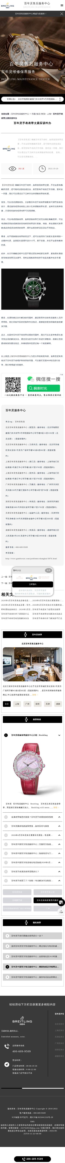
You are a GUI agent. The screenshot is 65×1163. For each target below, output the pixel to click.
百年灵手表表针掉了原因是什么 (15, 614)
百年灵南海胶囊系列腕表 (48, 900)
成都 (58, 704)
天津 (48, 704)
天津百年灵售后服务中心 (16, 513)
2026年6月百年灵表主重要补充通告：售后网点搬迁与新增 (36, 835)
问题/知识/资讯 (38, 114)
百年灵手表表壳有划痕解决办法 (15, 618)
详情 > (35, 695)
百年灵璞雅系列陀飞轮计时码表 (17, 908)
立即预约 (32, 584)
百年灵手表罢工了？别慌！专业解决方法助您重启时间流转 (37, 881)
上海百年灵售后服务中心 (16, 462)
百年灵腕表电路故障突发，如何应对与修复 (30, 826)
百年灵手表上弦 (48, 892)
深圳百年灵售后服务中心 (16, 502)
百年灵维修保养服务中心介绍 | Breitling (29, 735)
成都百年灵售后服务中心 (16, 530)
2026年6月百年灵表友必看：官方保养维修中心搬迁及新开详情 (28, 605)
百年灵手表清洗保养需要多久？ (25, 872)
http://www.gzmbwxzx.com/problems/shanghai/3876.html (31, 559)
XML (32, 1122)
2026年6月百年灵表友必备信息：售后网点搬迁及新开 (24, 600)
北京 (7, 704)
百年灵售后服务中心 (37, 3)
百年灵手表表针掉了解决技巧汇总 (47, 618)
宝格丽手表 (17, 900)
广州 (27, 704)
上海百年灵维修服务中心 (20, 356)
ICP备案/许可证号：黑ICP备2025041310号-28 (32, 1117)
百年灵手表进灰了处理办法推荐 (46, 609)
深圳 (38, 704)
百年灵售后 (8, 185)
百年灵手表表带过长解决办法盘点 (47, 614)
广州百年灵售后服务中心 (16, 484)
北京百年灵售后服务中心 (16, 427)
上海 (49, 114)
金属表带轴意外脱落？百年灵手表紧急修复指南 (32, 817)
